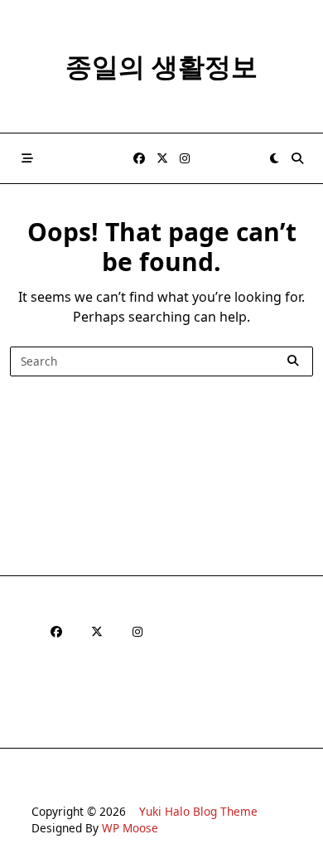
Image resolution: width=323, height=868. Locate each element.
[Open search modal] (297, 158)
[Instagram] (185, 159)
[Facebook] (139, 159)
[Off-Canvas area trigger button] (27, 158)
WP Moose (130, 828)
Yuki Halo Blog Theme (198, 811)
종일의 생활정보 (161, 66)
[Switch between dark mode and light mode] (274, 158)
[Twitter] (162, 159)
